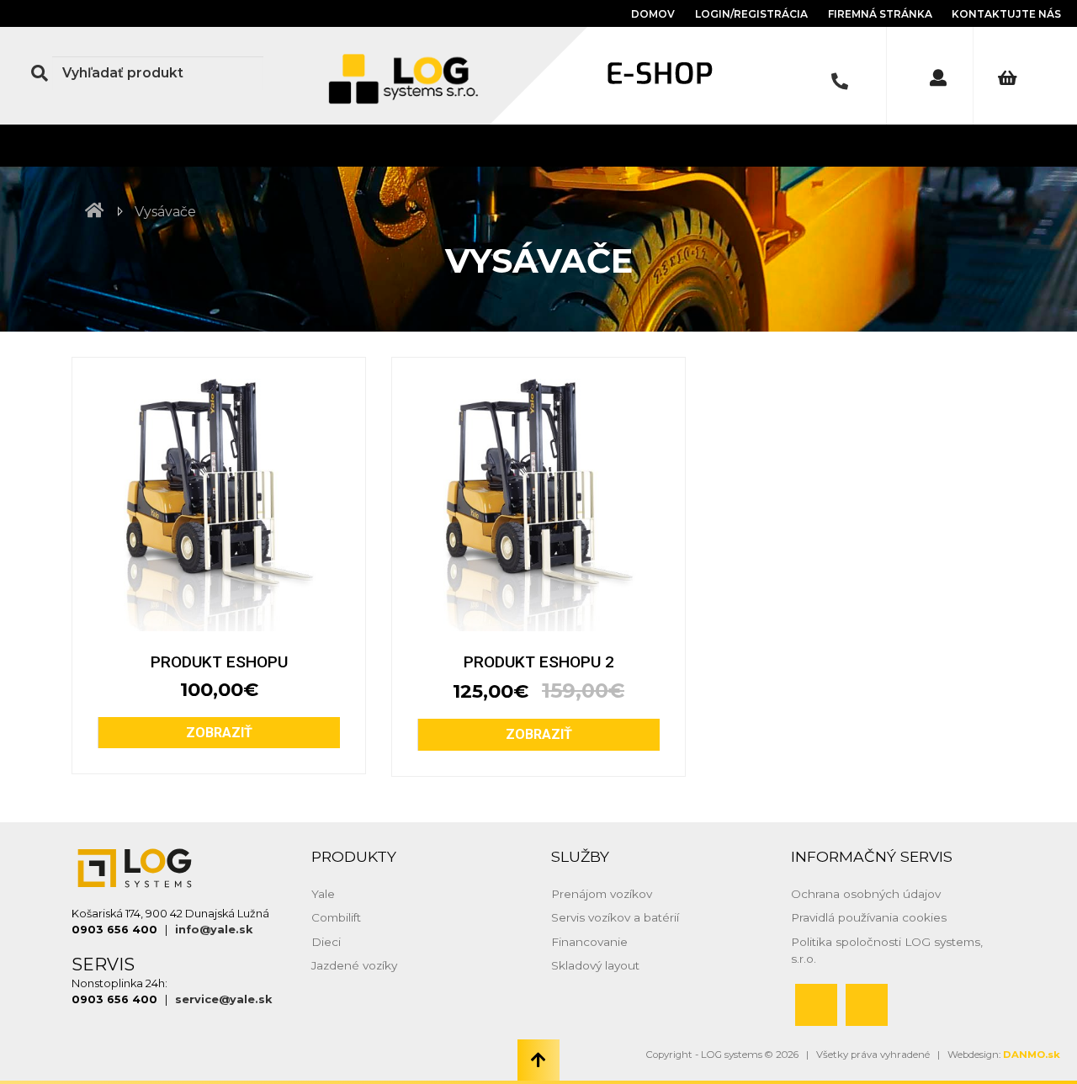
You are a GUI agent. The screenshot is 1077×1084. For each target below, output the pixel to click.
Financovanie (589, 941)
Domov (653, 14)
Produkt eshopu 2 (539, 662)
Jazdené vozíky (354, 965)
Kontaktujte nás (1006, 14)
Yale (323, 894)
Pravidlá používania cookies (869, 917)
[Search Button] (39, 73)
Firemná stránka (881, 14)
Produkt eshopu (219, 662)
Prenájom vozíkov (601, 894)
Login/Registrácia (751, 14)
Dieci (326, 941)
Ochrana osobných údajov (866, 894)
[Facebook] (816, 1005)
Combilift (336, 917)
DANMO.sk (1031, 1054)
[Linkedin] (867, 1005)
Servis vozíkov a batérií (615, 917)
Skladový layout (595, 965)
